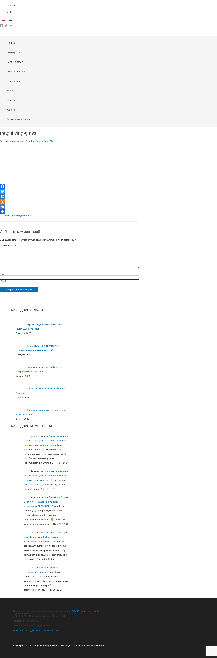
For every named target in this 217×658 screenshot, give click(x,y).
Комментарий (8, 245)
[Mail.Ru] (69, 196)
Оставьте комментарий (12, 141)
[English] (4, 21)
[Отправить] (69, 211)
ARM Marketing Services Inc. (86, 611)
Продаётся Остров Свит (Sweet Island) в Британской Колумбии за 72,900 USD (46, 501)
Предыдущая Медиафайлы (16, 215)
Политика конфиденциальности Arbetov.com (36, 630)
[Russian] (11, 21)
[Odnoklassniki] (69, 201)
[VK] (69, 206)
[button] (1, 33)
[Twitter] (6, 26)
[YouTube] (11, 26)
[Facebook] (1, 26)
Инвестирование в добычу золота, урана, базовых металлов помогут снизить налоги (46, 440)
